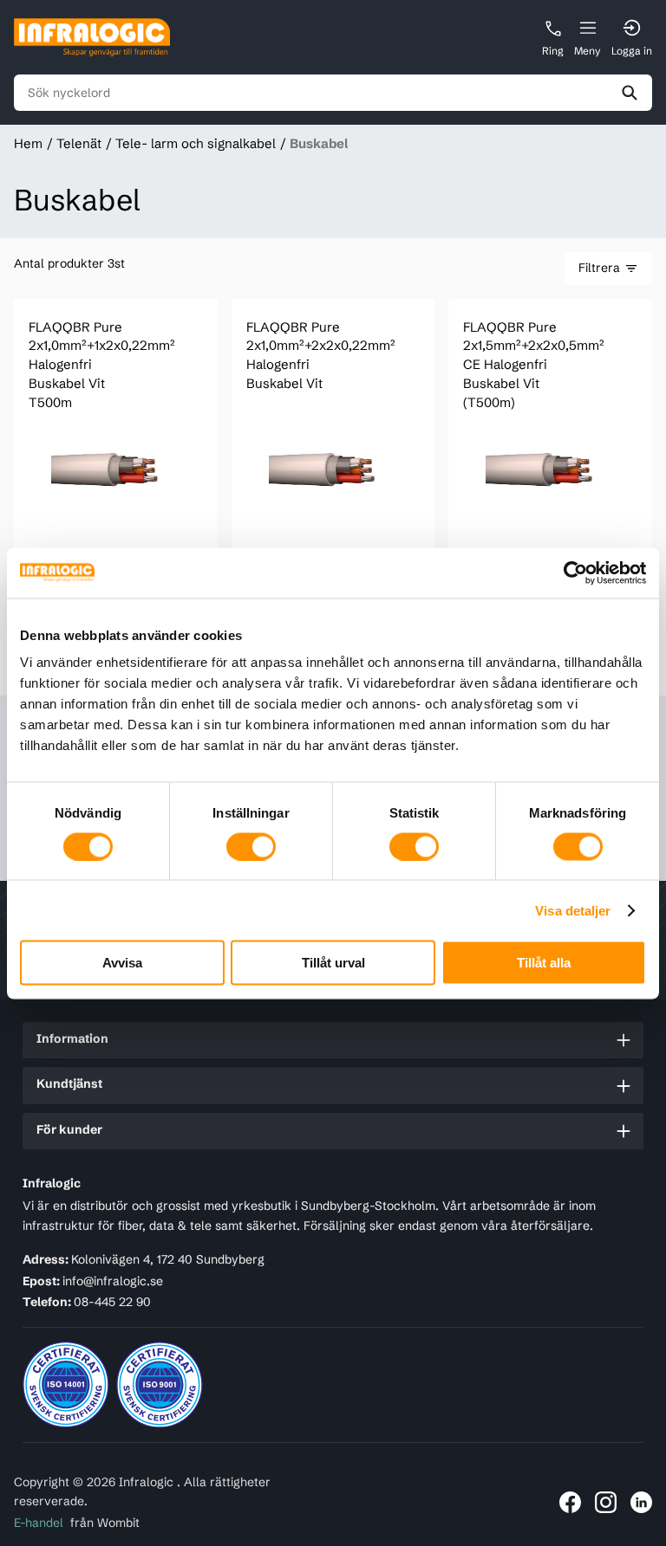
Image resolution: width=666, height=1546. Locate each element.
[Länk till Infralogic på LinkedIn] (641, 1502)
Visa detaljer (572, 909)
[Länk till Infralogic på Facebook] (570, 1502)
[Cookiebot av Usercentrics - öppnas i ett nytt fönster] (570, 572)
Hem (28, 143)
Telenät (78, 143)
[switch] (251, 846)
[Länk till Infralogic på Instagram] (606, 1502)
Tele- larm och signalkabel (195, 143)
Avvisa (122, 962)
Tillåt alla (544, 962)
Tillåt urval (333, 962)
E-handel (38, 1522)
